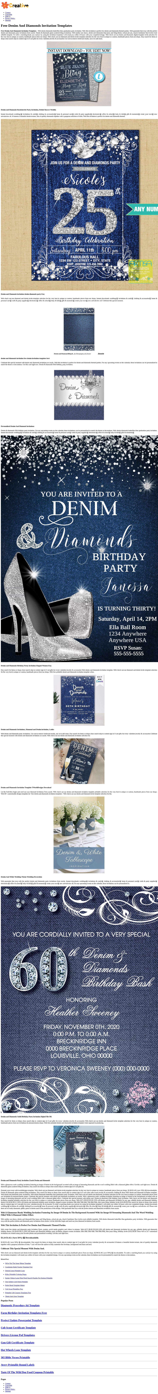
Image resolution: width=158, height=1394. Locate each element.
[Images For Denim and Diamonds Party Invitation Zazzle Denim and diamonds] (79, 1151)
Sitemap (8, 1391)
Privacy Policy (10, 1389)
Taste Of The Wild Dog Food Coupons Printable (27, 1372)
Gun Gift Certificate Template (17, 1342)
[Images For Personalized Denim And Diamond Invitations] (79, 395)
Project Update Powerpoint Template (21, 1320)
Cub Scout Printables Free (14, 1289)
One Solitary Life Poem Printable (16, 1282)
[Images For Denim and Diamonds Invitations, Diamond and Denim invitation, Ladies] (79, 700)
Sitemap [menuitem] (8, 20)
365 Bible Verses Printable (15, 1357)
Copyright (8, 1385)
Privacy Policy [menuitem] (10, 18)
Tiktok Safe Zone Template (14, 1296)
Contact (7, 1383)
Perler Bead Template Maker (15, 1285)
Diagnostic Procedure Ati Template (20, 1305)
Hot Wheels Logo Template (16, 1350)
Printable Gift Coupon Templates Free (18, 1293)
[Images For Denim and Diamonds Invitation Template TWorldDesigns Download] (79, 761)
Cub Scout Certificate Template (18, 1327)
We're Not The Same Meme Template (18, 1263)
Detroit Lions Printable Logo (15, 1271)
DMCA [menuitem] (7, 16)
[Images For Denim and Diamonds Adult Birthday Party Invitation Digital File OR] (79, 999)
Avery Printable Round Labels (17, 1364)
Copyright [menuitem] (8, 14)
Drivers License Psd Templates (18, 1335)
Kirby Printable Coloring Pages (15, 1274)
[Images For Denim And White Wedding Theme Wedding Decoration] (79, 835)
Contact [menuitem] (7, 12)
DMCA (7, 1387)
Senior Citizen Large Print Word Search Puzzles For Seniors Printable (28, 1278)
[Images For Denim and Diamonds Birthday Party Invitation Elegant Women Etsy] (79, 549)
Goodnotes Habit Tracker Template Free (18, 1267)
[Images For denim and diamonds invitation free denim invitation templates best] (79, 329)
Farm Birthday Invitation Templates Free (24, 1312)
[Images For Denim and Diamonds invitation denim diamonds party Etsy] (79, 205)
